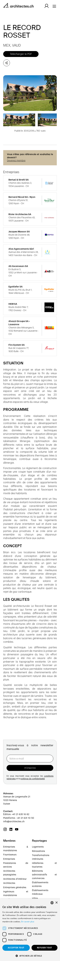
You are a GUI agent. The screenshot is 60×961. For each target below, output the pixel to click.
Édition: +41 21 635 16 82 (16, 814)
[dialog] (30, 930)
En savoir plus (27, 921)
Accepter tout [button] (16, 947)
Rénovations (38, 851)
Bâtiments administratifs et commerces (44, 874)
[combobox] (52, 902)
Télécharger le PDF (21, 54)
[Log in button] (46, 5)
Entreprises (9, 859)
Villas (35, 898)
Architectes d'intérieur (15, 879)
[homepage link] (18, 6)
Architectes (9, 883)
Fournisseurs (9, 855)
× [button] (56, 902)
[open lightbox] (30, 93)
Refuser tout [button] (44, 947)
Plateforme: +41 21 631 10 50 (18, 818)
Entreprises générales (14, 887)
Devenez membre (16, 161)
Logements (38, 847)
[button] (9, 93)
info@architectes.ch (13, 821)
